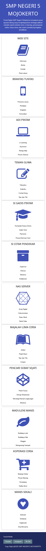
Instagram (18, 541)
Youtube (8, 541)
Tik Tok (28, 541)
